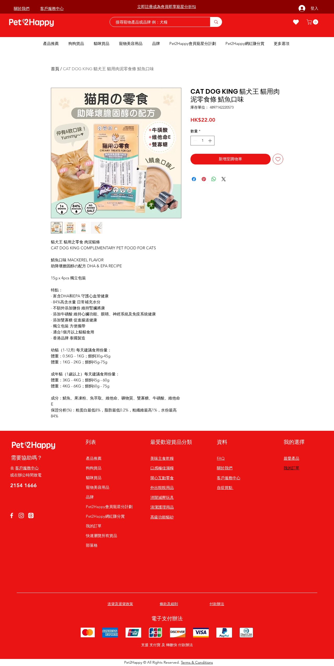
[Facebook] (11, 515)
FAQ (221, 458)
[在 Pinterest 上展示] (204, 179)
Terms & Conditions (197, 662)
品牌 (90, 496)
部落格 (92, 545)
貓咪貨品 (94, 477)
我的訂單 (94, 525)
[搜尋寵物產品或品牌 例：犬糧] (216, 22)
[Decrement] (194, 140)
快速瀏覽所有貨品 (101, 535)
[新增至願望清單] (278, 159)
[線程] (30, 515)
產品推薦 (94, 458)
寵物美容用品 (97, 487)
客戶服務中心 (27, 467)
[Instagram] (21, 515)
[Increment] (210, 140)
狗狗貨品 (94, 467)
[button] (313, 22)
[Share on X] (223, 179)
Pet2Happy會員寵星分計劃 (105, 506)
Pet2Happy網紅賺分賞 (105, 516)
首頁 (55, 68)
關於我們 (224, 467)
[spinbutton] (202, 140)
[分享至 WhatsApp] (214, 179)
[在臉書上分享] (194, 179)
